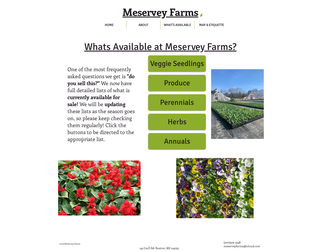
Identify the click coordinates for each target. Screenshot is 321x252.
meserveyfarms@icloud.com (242, 246)
